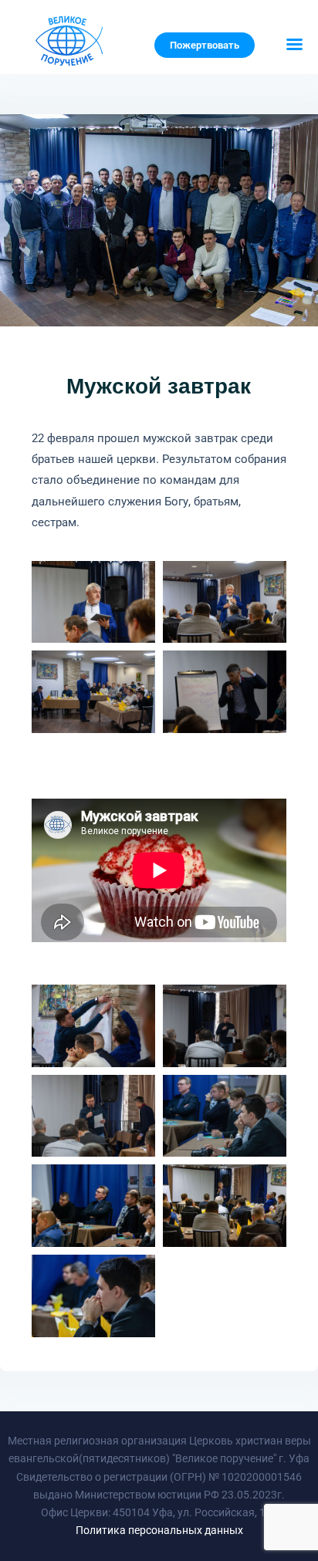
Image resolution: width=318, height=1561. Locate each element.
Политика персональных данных (159, 1530)
